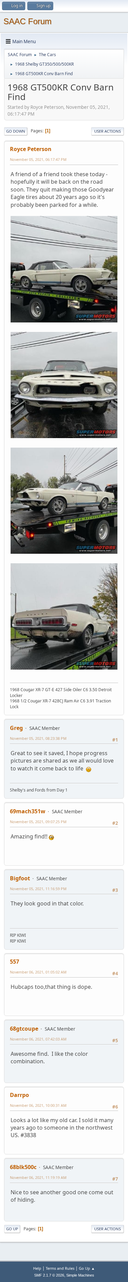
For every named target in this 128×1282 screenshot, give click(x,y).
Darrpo (19, 1095)
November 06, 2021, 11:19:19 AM (38, 1177)
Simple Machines (80, 1275)
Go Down (15, 131)
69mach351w (27, 811)
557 (14, 961)
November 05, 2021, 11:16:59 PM (38, 888)
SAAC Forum (27, 21)
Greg (16, 728)
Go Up (12, 1228)
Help (37, 1268)
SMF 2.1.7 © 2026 (49, 1275)
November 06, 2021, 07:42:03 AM (38, 1039)
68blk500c (23, 1167)
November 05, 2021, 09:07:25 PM (38, 821)
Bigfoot (20, 878)
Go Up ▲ (87, 1268)
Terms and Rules (60, 1268)
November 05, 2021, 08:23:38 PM (38, 738)
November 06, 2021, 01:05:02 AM (38, 972)
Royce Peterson (31, 149)
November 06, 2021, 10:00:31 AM (38, 1105)
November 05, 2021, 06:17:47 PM (38, 159)
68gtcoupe (24, 1028)
